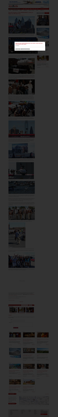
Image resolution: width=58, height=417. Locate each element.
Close (45, 42)
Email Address (17, 45)
